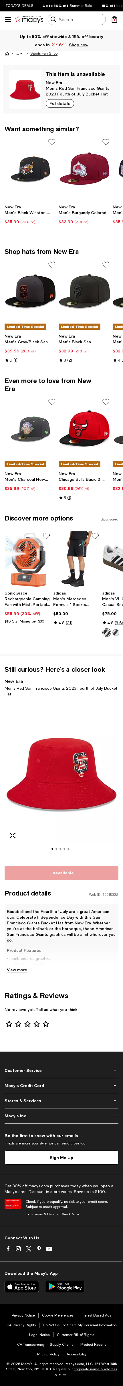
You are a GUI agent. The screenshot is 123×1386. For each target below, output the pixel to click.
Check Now (69, 1214)
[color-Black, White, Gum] (115, 632)
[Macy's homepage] (7, 53)
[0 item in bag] (114, 19)
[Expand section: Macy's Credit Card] (61, 1085)
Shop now (78, 44)
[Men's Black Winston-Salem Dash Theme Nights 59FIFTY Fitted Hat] (30, 169)
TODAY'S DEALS (19, 6)
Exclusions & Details (41, 1214)
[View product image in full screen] (12, 835)
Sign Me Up (61, 1157)
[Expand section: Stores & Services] (61, 1100)
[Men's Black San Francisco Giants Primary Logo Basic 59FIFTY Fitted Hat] (84, 291)
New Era (54, 82)
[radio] (106, 632)
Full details (59, 103)
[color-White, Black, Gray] (106, 632)
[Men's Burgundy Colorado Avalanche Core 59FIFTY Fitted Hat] (84, 169)
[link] (30, 214)
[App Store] (22, 1286)
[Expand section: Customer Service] (61, 1070)
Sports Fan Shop (43, 53)
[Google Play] (65, 1286)
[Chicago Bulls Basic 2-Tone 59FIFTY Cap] (84, 428)
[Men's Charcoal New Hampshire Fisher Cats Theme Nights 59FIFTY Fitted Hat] (30, 428)
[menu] (8, 19)
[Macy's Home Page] (29, 19)
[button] (19, 53)
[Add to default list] (51, 142)
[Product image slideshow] (61, 780)
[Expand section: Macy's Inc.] (61, 1115)
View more (17, 969)
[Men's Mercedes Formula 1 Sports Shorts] (76, 559)
